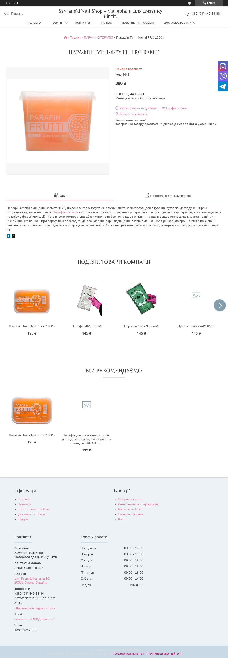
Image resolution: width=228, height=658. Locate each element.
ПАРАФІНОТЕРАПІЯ (98, 37)
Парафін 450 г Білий (87, 326)
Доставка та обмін (31, 514)
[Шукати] (6, 13)
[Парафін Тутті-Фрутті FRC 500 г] (32, 299)
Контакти (82, 22)
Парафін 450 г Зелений (141, 326)
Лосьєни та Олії (129, 509)
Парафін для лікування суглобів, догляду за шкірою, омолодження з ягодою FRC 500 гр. (86, 439)
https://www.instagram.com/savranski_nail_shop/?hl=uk (36, 608)
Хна (121, 519)
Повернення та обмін (138, 22)
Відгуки (23, 519)
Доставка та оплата (179, 22)
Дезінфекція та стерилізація (138, 504)
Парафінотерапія (65, 212)
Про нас (106, 22)
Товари (56, 22)
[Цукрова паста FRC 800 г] (196, 299)
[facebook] (8, 236)
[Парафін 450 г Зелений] (141, 299)
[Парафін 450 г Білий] (86, 299)
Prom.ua (135, 649)
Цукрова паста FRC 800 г (196, 326)
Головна (34, 22)
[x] (13, 236)
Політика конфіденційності (164, 653)
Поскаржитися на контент (129, 653)
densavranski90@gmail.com (34, 619)
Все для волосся (130, 499)
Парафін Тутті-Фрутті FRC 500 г (32, 326)
